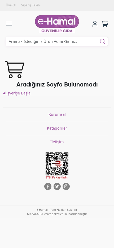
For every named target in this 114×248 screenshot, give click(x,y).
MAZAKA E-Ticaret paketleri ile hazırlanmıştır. (57, 214)
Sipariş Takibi (31, 5)
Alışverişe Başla (16, 93)
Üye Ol (11, 5)
